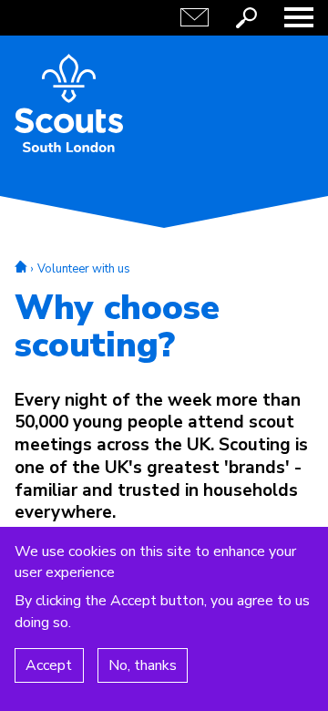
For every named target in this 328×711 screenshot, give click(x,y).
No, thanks (142, 665)
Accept (49, 665)
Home (21, 267)
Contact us (195, 17)
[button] (298, 17)
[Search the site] (246, 17)
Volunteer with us (83, 269)
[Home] (69, 103)
